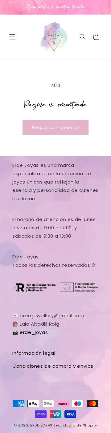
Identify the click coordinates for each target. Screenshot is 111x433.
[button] (12, 37)
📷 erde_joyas (30, 332)
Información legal (33, 353)
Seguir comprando (55, 127)
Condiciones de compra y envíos (52, 366)
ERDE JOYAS (41, 425)
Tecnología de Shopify (75, 425)
